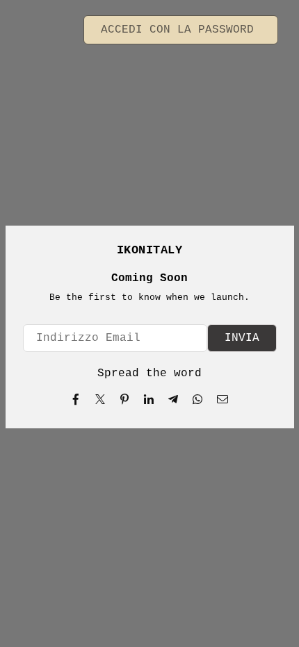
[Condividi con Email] (223, 399)
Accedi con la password (181, 30)
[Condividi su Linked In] (149, 399)
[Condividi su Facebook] (76, 399)
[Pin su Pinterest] (125, 399)
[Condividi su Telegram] (173, 399)
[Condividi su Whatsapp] (198, 399)
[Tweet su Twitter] (100, 399)
